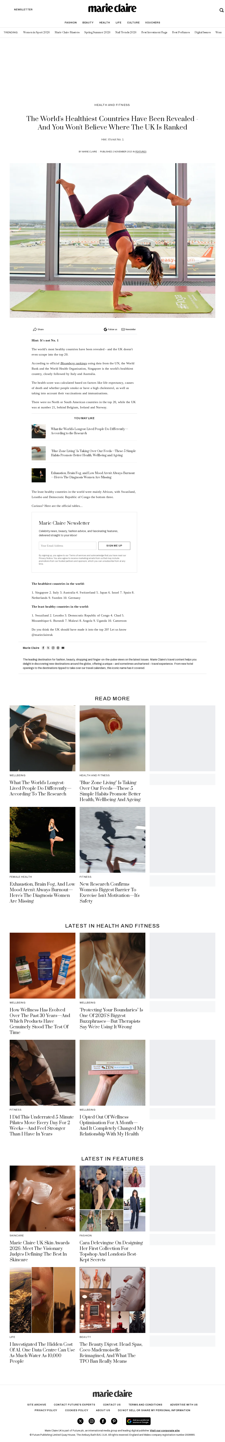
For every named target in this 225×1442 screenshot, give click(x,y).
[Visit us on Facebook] (103, 1421)
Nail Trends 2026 (125, 32)
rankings (73, 363)
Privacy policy (46, 1410)
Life (118, 22)
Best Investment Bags (154, 32)
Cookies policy (76, 1410)
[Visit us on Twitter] (80, 1421)
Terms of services (78, 555)
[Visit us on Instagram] (92, 1421)
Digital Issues (203, 32)
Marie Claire (89, 151)
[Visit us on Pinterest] (114, 1421)
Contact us (112, 1404)
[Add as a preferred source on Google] (159, 1421)
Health (104, 22)
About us (103, 1410)
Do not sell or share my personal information (154, 1410)
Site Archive (36, 1404)
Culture (133, 22)
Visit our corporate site (165, 1430)
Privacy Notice (46, 558)
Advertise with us (184, 1404)
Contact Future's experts (74, 1404)
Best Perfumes (181, 32)
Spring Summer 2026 (97, 32)
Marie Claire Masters (67, 32)
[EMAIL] (63, 648)
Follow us (112, 329)
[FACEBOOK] (43, 648)
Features (140, 151)
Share (41, 329)
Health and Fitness (112, 104)
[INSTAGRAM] (53, 648)
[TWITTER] (48, 648)
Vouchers (152, 22)
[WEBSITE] (58, 648)
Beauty (88, 22)
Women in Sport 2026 (36, 32)
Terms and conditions (145, 1404)
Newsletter (131, 329)
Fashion (71, 22)
